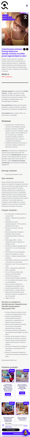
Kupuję (8, 394)
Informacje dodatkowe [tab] (8, 87)
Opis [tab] (3, 84)
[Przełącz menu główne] (27, 5)
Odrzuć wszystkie (10, 430)
